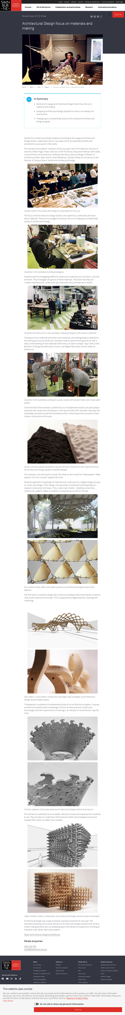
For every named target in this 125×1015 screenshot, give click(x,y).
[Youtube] (7, 979)
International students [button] (108, 8)
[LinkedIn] (16, 979)
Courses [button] (29, 8)
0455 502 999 (30, 946)
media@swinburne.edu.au (35, 949)
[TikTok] (20, 979)
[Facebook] (3, 979)
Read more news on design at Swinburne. (42, 934)
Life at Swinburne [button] (44, 8)
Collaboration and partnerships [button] (68, 8)
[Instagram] (11, 979)
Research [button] (90, 8)
